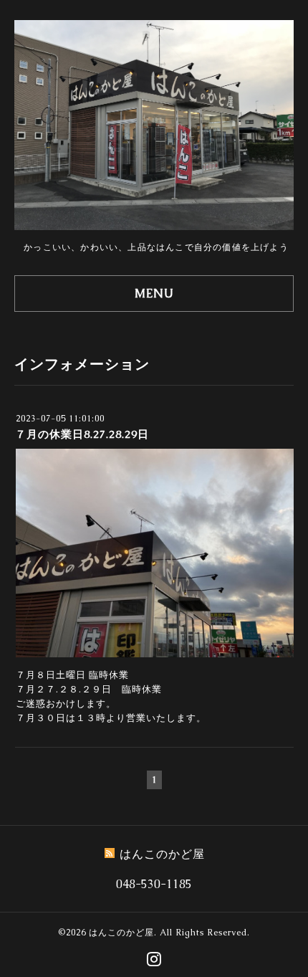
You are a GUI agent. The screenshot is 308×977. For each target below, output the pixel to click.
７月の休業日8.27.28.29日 (82, 434)
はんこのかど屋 (121, 932)
